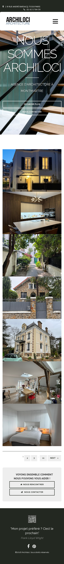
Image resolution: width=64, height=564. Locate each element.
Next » (54, 458)
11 (43, 458)
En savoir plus (32, 104)
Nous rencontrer (33, 484)
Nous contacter (32, 112)
